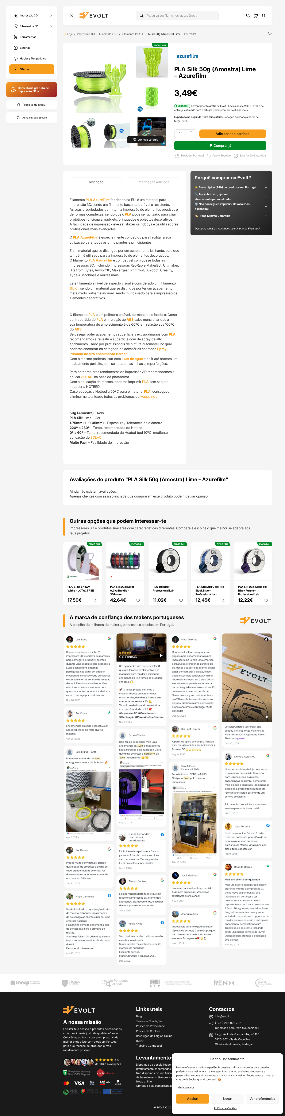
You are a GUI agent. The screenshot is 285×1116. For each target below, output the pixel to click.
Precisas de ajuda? (35, 104)
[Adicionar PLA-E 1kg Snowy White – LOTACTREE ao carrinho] (96, 574)
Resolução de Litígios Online (154, 1036)
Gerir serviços (186, 1087)
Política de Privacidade (150, 1026)
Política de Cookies (225, 1108)
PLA (91, 315)
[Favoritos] (248, 15)
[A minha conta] (263, 15)
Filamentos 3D (29, 26)
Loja (70, 34)
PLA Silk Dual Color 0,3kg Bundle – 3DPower (122, 590)
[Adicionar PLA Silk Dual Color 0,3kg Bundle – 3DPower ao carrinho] (138, 574)
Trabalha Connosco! (149, 1045)
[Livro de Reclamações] (106, 1072)
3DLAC (87, 377)
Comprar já (222, 145)
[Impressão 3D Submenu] (51, 15)
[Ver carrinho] (256, 15)
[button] (99, 79)
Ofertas (25, 69)
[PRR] (92, 1091)
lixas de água (132, 359)
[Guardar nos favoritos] (270, 33)
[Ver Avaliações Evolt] (167, 800)
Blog (139, 1016)
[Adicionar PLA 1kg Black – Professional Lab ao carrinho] (181, 574)
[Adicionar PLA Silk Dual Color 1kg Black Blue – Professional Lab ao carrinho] (223, 574)
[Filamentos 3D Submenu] (51, 26)
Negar (227, 1099)
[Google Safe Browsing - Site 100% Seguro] (76, 1072)
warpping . (148, 396)
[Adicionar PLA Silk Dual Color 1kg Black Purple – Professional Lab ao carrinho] (266, 574)
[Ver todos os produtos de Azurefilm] (187, 55)
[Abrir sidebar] (72, 15)
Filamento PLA (131, 34)
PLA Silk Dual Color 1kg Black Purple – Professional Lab (252, 590)
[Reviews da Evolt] (95, 1062)
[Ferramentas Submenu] (51, 37)
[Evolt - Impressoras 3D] (94, 15)
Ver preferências (262, 1099)
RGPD (139, 1040)
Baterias (25, 47)
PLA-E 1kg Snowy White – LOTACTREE (81, 588)
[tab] (96, 182)
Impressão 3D (29, 15)
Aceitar (192, 1099)
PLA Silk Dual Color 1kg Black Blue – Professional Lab (210, 590)
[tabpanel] (125, 325)
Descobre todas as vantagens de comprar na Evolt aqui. (227, 228)
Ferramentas (28, 36)
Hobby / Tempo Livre (33, 58)
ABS (130, 319)
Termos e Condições (149, 1021)
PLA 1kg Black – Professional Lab (163, 588)
